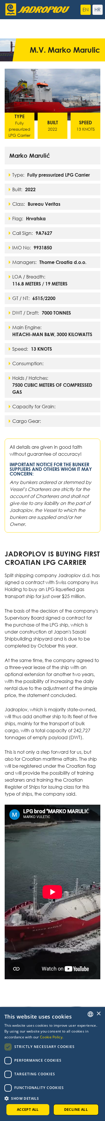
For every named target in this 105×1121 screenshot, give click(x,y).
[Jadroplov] (27, 9)
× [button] (98, 1014)
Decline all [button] (76, 1109)
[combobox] (90, 1014)
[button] (52, 1098)
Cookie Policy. (51, 1037)
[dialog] (52, 1064)
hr (97, 10)
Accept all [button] (28, 1109)
